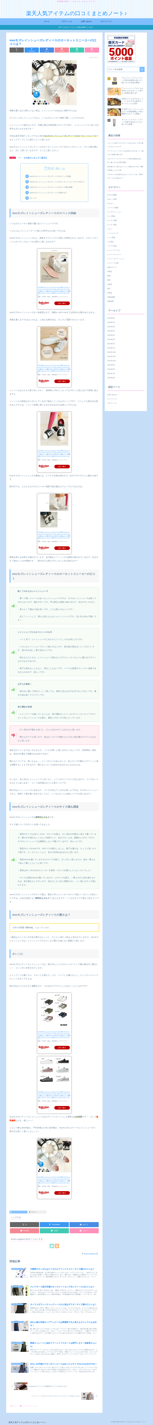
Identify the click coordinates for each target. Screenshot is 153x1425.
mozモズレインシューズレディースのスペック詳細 (50, 176)
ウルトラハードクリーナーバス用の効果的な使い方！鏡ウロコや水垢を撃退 (124, 160)
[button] (92, 50)
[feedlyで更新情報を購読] (52, 1246)
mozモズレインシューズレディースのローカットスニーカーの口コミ (57, 182)
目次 (51, 168)
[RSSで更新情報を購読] (57, 1246)
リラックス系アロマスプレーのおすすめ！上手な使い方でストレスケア (125, 145)
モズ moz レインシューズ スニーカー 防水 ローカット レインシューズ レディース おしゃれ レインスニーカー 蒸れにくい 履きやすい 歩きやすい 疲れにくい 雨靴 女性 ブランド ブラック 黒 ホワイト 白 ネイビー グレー (54, 291)
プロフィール (112, 403)
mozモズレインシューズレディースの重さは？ (48, 193)
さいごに (33, 198)
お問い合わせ (112, 395)
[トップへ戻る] (149, 1421)
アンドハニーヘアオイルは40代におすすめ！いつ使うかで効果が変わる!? (125, 152)
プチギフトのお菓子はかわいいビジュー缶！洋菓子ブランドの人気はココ (125, 176)
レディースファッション (19, 1212)
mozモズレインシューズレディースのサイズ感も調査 (51, 187)
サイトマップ (112, 399)
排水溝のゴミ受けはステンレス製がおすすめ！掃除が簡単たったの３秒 (125, 168)
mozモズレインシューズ (38, 1212)
